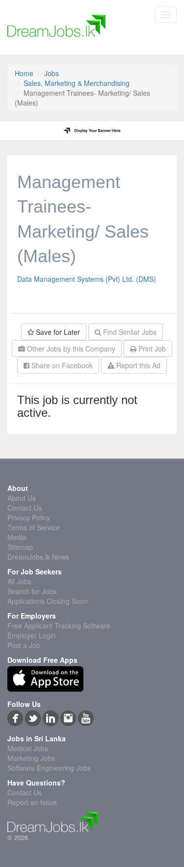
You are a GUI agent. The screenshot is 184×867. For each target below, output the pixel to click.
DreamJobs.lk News (38, 557)
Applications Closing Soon (47, 601)
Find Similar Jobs (129, 332)
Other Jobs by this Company (70, 348)
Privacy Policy (28, 517)
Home (24, 73)
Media (16, 537)
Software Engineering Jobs (49, 768)
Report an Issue (32, 802)
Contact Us (24, 508)
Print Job (151, 348)
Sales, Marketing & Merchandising (77, 83)
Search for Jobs (31, 591)
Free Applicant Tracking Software (58, 625)
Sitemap (20, 547)
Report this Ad (137, 365)
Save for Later (57, 332)
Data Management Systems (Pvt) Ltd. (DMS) (86, 279)
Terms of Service (33, 527)
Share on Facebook (61, 365)
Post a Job (23, 645)
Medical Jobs (27, 748)
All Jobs (19, 581)
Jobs (51, 73)
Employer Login (31, 635)
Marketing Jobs (31, 758)
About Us (21, 498)
